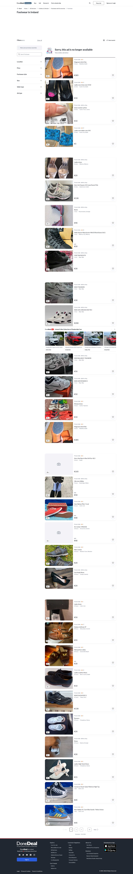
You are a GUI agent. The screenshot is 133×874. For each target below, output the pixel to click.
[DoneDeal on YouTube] (27, 855)
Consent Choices (73, 860)
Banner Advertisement (92, 856)
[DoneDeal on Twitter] (23, 855)
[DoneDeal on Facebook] (19, 855)
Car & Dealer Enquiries (92, 853)
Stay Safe (71, 852)
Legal (18, 871)
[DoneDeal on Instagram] (34, 855)
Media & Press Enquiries (93, 847)
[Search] (19, 54)
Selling (70, 850)
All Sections (33, 8)
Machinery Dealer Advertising (94, 858)
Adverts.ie (53, 868)
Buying (70, 847)
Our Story (89, 845)
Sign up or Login (111, 3)
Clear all (39, 40)
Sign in (27, 859)
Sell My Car (54, 852)
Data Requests (73, 857)
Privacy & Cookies (25, 871)
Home (25, 8)
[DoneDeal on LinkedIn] (31, 855)
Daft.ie (53, 866)
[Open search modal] (90, 3)
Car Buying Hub (55, 860)
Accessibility (72, 862)
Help (70, 845)
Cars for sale (54, 845)
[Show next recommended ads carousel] (115, 329)
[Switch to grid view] (103, 40)
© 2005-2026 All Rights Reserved (107, 871)
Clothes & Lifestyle (44, 8)
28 (89, 829)
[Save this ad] (113, 75)
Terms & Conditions (37, 871)
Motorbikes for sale (56, 847)
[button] (56, 3)
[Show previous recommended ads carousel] (111, 329)
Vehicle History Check (56, 855)
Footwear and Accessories (58, 8)
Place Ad (98, 3)
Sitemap (53, 857)
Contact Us (72, 855)
